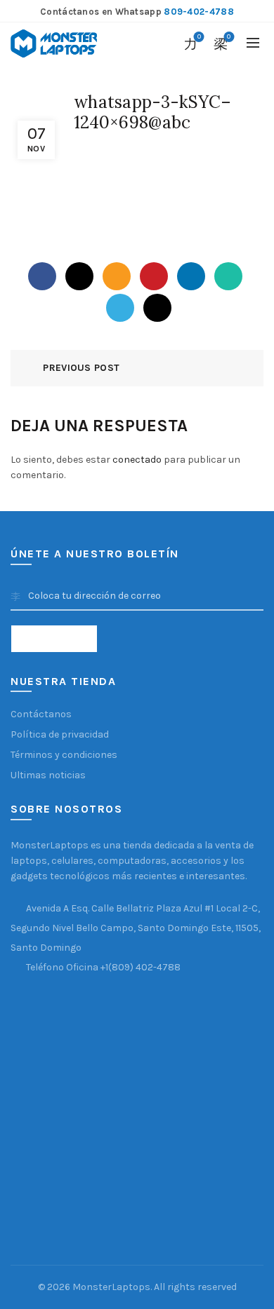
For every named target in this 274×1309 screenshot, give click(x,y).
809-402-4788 (199, 11)
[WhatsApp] (228, 276)
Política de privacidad (60, 734)
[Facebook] (42, 276)
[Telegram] (120, 308)
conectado (137, 460)
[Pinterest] (154, 276)
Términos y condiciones (64, 755)
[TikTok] (157, 308)
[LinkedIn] (191, 276)
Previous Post (81, 368)
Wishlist (199, 37)
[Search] (159, 43)
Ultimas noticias (48, 775)
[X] (79, 276)
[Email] (117, 276)
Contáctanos (41, 714)
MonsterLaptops (111, 1287)
